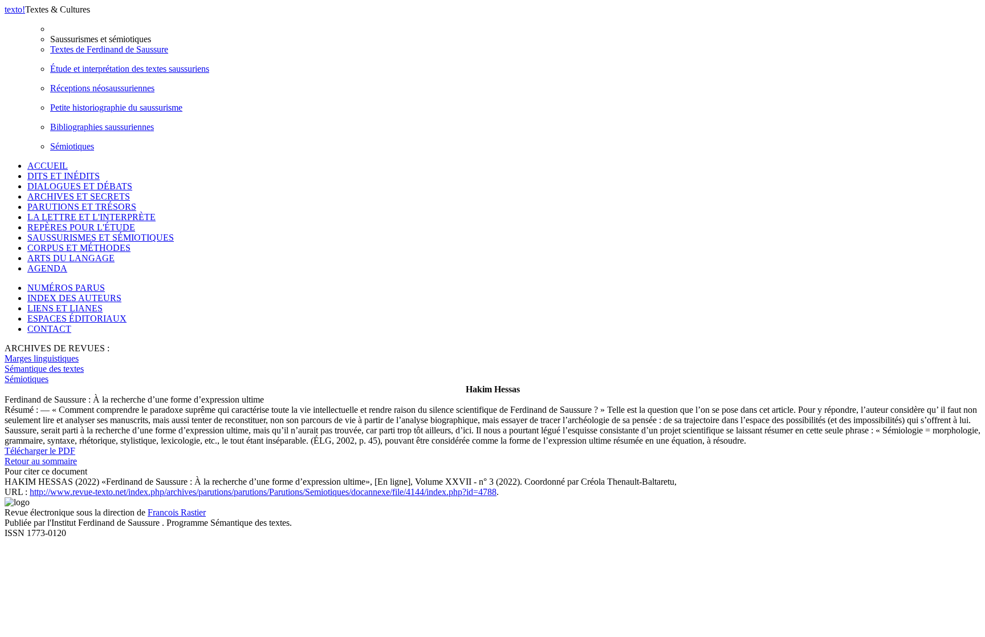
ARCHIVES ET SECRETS (78, 196)
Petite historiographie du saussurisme (116, 107)
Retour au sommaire (41, 461)
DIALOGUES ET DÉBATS (79, 186)
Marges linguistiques (42, 358)
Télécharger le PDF (40, 451)
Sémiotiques (72, 146)
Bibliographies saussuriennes (102, 127)
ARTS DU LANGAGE (71, 258)
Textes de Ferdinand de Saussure (109, 49)
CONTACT (49, 329)
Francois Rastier (177, 512)
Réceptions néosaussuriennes (102, 88)
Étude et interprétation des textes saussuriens (129, 69)
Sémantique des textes (44, 369)
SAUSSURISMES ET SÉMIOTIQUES (100, 237)
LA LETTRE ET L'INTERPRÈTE (91, 217)
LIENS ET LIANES (65, 308)
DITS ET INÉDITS (63, 176)
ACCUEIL (47, 166)
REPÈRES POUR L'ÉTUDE (81, 227)
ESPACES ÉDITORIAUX (77, 318)
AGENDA (47, 268)
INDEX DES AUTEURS (74, 298)
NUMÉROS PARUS (66, 288)
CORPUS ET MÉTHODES (79, 248)
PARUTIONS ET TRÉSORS (81, 207)
